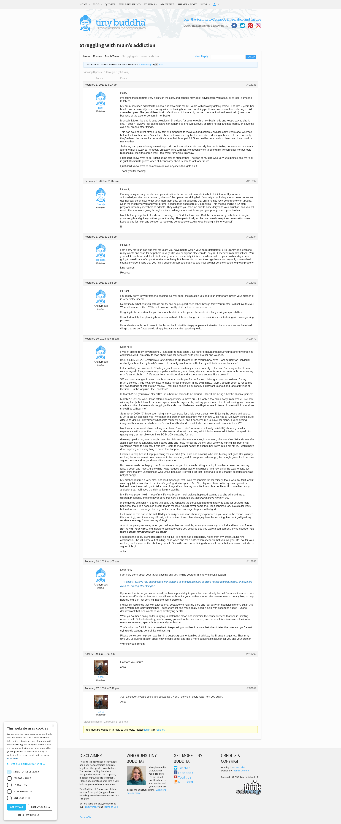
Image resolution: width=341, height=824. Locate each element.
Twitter (184, 768)
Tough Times (112, 56)
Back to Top (86, 817)
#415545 (251, 561)
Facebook (185, 772)
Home (83, 4)
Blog (96, 4)
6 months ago (145, 64)
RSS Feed (185, 782)
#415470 (251, 338)
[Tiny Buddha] (113, 30)
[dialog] (30, 771)
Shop (203, 4)
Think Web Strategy (241, 787)
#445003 (251, 653)
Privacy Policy (91, 806)
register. (160, 729)
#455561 (251, 688)
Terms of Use (111, 806)
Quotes (110, 4)
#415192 (251, 181)
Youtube (184, 777)
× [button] (53, 725)
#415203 (251, 282)
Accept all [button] (16, 807)
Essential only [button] (40, 807)
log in (147, 729)
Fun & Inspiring (130, 4)
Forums (149, 4)
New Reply (201, 56)
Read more (12, 758)
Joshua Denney (240, 770)
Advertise (167, 4)
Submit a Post (187, 4)
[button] (30, 764)
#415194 (251, 236)
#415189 (251, 84)
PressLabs (239, 767)
